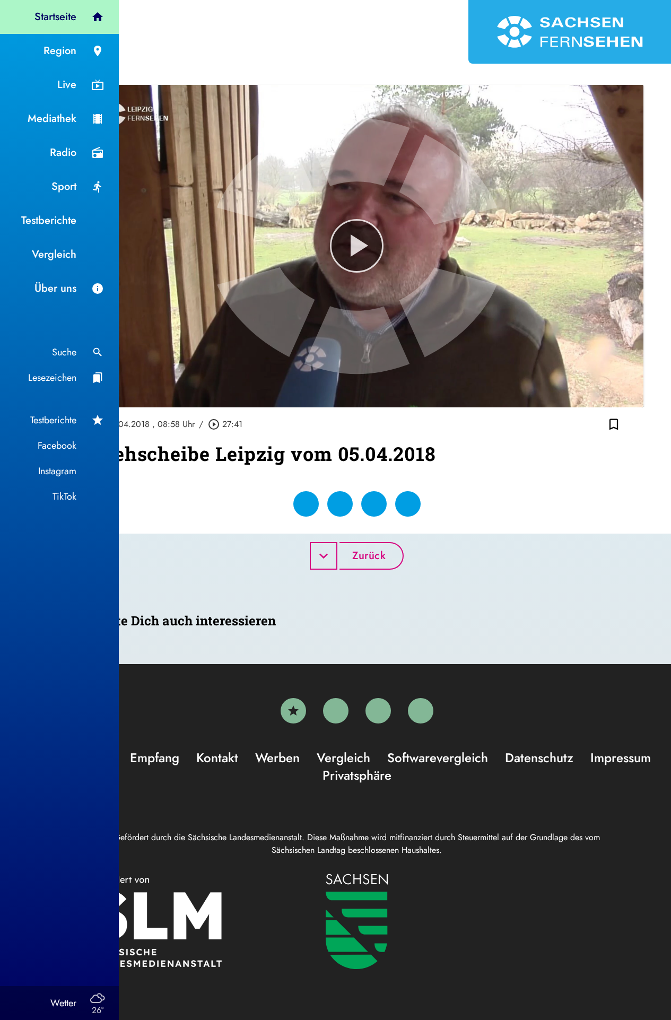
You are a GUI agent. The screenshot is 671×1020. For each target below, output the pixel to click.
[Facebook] (335, 710)
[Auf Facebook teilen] (306, 504)
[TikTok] (420, 710)
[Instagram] (378, 710)
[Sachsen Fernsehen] (569, 32)
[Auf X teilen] (340, 504)
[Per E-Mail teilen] (408, 504)
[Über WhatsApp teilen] (374, 504)
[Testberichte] (293, 710)
